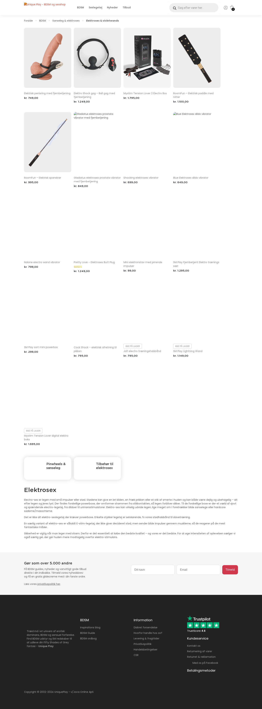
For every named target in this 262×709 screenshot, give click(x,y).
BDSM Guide (87, 633)
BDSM (80, 7)
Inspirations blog (90, 627)
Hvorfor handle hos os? (148, 633)
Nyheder (112, 7)
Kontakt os (193, 646)
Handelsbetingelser (145, 649)
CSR (136, 655)
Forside (28, 20)
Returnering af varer (199, 651)
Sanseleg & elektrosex (66, 20)
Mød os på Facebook (204, 663)
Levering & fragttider (146, 638)
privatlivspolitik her (48, 584)
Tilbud (127, 7)
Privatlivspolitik (142, 644)
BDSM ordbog (88, 638)
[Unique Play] (45, 4)
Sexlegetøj (95, 7)
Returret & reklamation (201, 657)
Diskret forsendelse (145, 627)
